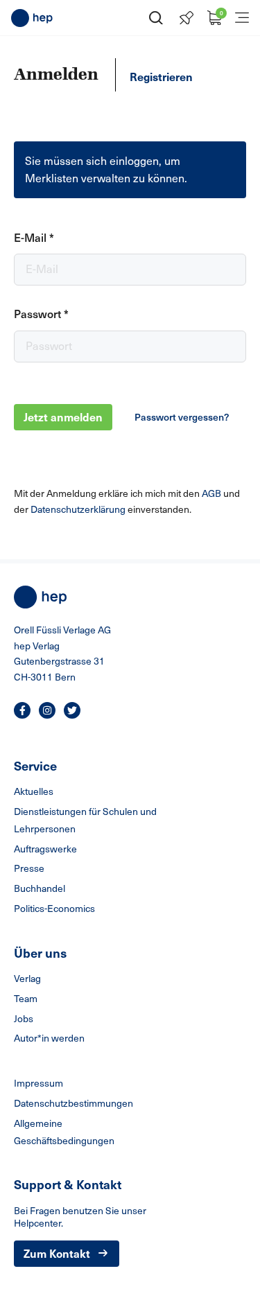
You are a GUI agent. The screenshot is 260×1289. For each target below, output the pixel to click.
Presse (29, 868)
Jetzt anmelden (63, 416)
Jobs (23, 1018)
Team (25, 998)
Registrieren (161, 76)
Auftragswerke (45, 848)
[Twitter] (72, 710)
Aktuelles (33, 791)
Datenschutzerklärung (79, 509)
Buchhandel (39, 888)
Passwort (41, 313)
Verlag (27, 978)
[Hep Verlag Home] (32, 18)
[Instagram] (47, 710)
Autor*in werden (49, 1037)
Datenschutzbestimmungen (73, 1103)
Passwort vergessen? (182, 416)
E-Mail (34, 237)
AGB (212, 493)
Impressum (38, 1082)
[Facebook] (22, 710)
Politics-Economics (54, 908)
